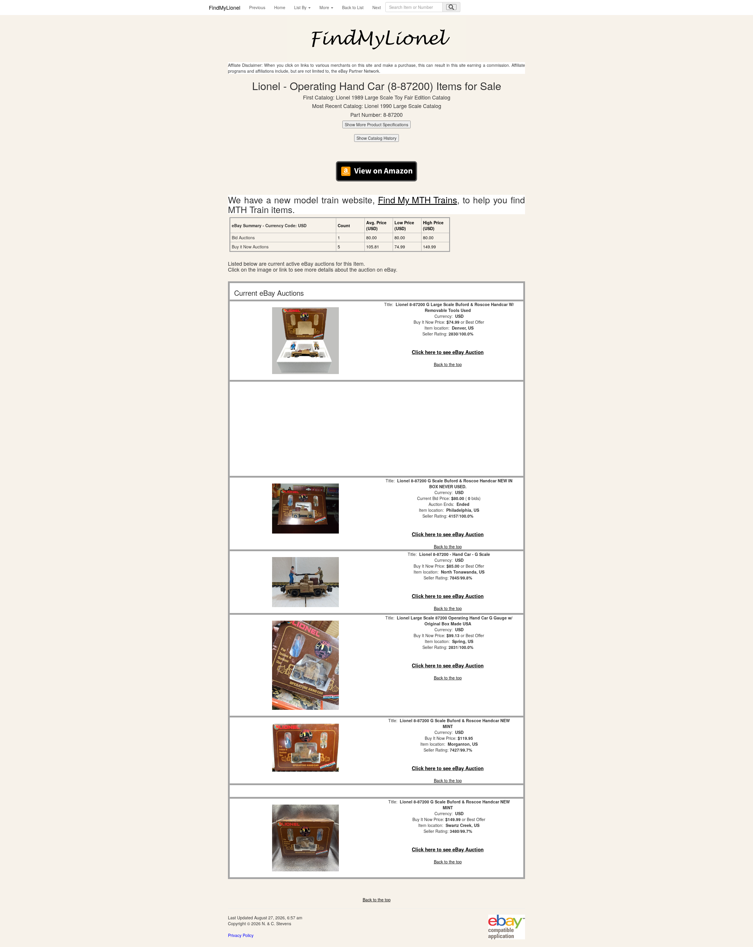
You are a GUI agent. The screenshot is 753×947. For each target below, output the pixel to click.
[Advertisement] (305, 429)
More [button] (324, 7)
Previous (257, 7)
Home (279, 7)
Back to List (353, 7)
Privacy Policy (241, 935)
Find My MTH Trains (417, 200)
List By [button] (301, 7)
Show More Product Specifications (376, 124)
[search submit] (451, 7)
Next (376, 7)
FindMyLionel (224, 7)
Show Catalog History (376, 138)
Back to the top (448, 364)
